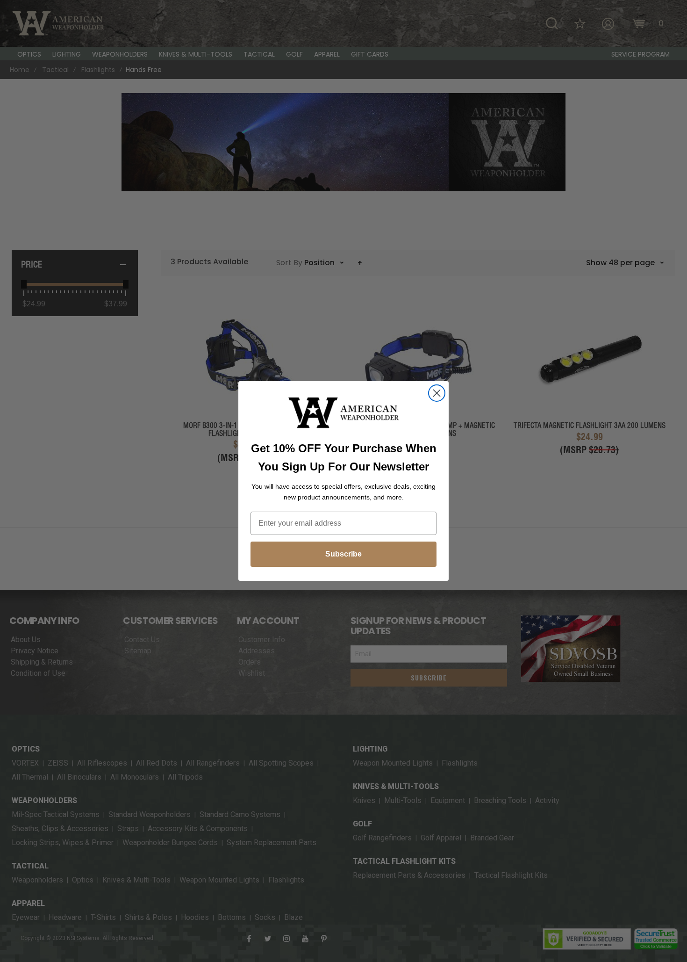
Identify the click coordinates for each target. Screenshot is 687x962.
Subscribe (343, 554)
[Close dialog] (437, 393)
